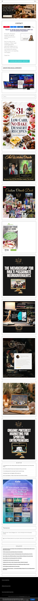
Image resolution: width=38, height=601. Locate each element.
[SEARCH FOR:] (19, 96)
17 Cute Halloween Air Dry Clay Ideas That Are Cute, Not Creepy (13, 471)
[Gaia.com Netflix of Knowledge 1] (18, 523)
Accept (33, 599)
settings (27, 599)
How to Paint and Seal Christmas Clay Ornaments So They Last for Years (14, 468)
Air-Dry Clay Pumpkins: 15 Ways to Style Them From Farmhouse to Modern (15, 475)
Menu (35, 1)
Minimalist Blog (21, 596)
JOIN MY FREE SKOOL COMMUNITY (12, 67)
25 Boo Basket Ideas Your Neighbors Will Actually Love (12, 473)
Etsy (3, 538)
